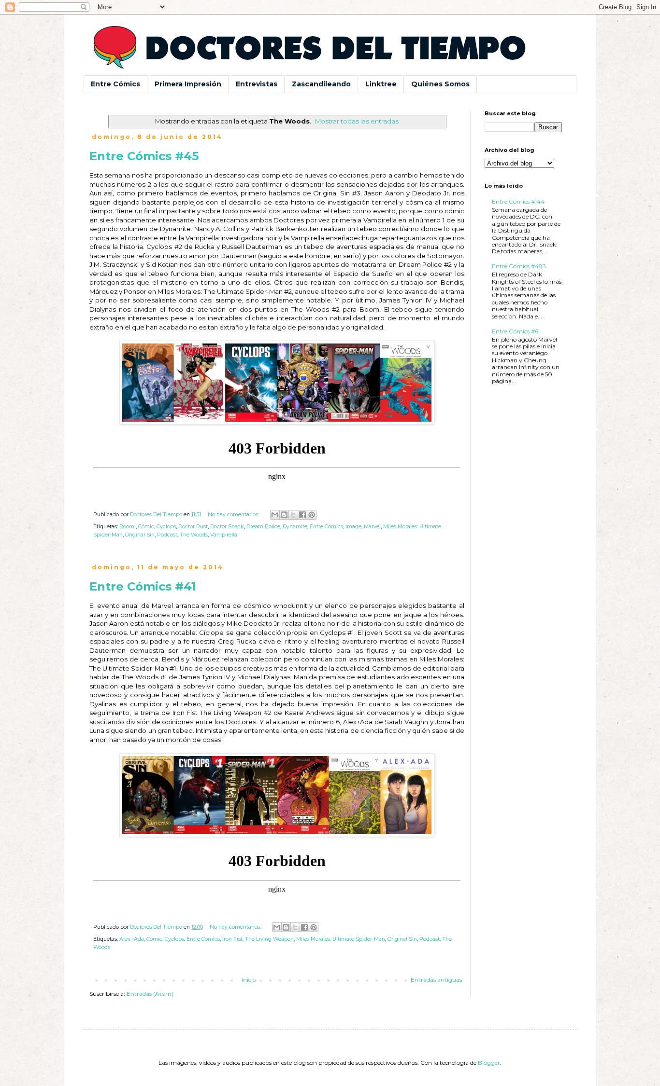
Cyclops (166, 526)
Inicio (249, 979)
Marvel (372, 526)
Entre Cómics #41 (142, 586)
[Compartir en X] (293, 515)
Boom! (127, 526)
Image (353, 526)
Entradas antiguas (436, 979)
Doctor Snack (227, 526)
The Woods (194, 535)
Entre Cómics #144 (518, 201)
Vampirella (223, 535)
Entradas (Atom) (150, 993)
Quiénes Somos (440, 84)
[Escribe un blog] (284, 515)
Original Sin (140, 535)
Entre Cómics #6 (515, 331)
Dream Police (263, 526)
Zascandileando (321, 84)
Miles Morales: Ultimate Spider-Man (340, 939)
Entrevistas (256, 84)
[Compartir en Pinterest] (311, 515)
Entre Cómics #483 (519, 266)
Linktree (381, 84)
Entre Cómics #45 (144, 156)
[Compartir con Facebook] (302, 515)
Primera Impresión (188, 84)
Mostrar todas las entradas (357, 121)
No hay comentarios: (234, 514)
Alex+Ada (131, 939)
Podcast (167, 535)
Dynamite (295, 526)
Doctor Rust (193, 526)
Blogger (489, 1062)
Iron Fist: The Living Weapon (258, 939)
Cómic (146, 526)
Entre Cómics (115, 84)
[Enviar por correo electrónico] (275, 515)
